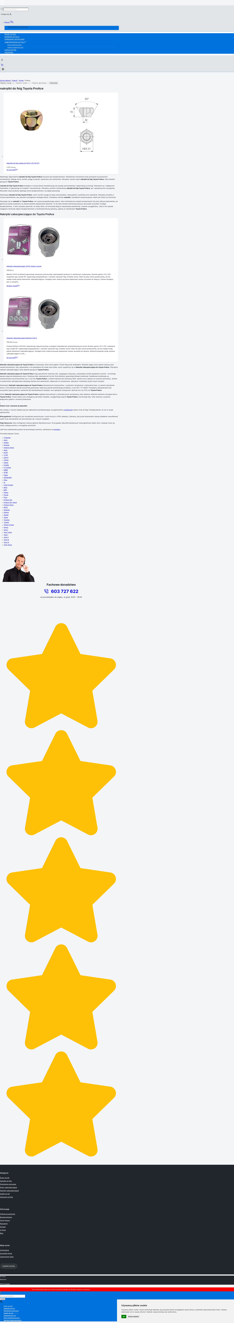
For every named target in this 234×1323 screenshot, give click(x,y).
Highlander (8, 477)
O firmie (3, 1230)
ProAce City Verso (10, 502)
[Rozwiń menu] (3, 69)
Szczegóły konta (6, 1253)
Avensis (6, 445)
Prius (5, 497)
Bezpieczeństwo (6, 1217)
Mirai (5, 487)
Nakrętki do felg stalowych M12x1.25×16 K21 (23, 163)
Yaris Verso (8, 545)
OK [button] (124, 1316)
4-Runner (7, 438)
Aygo (5, 450)
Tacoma (7, 520)
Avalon (6, 443)
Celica (6, 463)
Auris (5, 440)
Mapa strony (3, 1279)
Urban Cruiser (9, 525)
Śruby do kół (10, 34)
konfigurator (68, 410)
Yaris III (6, 540)
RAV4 (6, 507)
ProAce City (8, 500)
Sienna (6, 512)
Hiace (6, 475)
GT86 (6, 472)
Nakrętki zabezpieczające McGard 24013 (22, 338)
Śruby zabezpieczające (14, 45)
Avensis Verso (9, 448)
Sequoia (7, 510)
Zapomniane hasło (7, 1257)
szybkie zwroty (8, 1266)
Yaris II (6, 537)
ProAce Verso (9, 505)
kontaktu (57, 429)
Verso (6, 530)
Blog (1, 1233)
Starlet (6, 515)
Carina (6, 460)
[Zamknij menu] (0, 1293)
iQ (4, 482)
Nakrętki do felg (12, 37)
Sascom (8, 1283)
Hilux (5, 480)
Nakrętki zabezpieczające (15, 47)
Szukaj (2, 1299)
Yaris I (6, 535)
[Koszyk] (2, 65)
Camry (6, 457)
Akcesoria (9, 52)
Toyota (21, 80)
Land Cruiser (8, 485)
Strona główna (5, 80)
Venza (6, 527)
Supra (6, 517)
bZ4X (6, 453)
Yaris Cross (8, 532)
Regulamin (4, 1224)
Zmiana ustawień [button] (133, 1316)
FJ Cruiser (7, 467)
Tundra (6, 522)
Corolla (6, 465)
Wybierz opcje (12, 286)
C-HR (6, 455)
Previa (6, 495)
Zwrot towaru (5, 1220)
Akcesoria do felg (6, 1197)
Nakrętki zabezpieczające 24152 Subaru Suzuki (24, 266)
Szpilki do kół (10, 50)
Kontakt (3, 1227)
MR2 (5, 490)
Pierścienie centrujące (14, 39)
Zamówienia (4, 1250)
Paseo (6, 492)
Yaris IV (6, 542)
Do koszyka (11, 170)
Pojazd (14, 80)
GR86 (6, 470)
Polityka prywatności (7, 1214)
